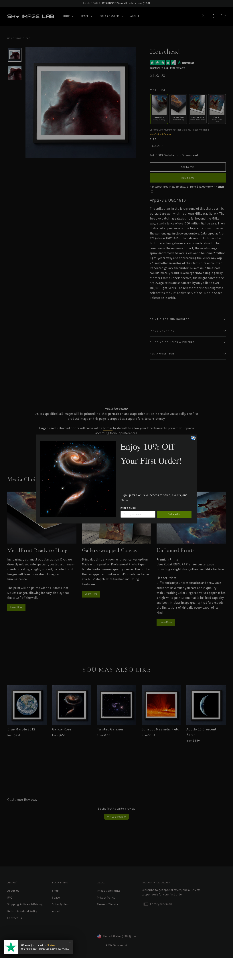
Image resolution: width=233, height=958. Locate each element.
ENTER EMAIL (128, 508)
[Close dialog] (193, 438)
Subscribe (174, 514)
